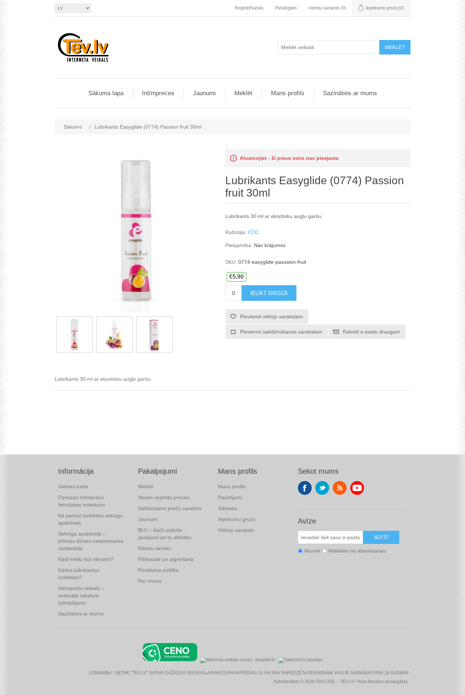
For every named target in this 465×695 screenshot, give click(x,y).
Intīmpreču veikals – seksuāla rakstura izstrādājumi (81, 595)
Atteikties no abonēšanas (357, 551)
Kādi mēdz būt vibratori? (86, 559)
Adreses (227, 508)
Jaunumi (204, 93)
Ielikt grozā (269, 293)
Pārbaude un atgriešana (166, 559)
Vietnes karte (73, 486)
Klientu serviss (154, 548)
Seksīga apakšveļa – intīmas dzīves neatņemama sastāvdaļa (90, 541)
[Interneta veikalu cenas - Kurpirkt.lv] (237, 659)
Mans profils (287, 93)
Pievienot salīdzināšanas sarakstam (281, 332)
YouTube (357, 488)
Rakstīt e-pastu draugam (371, 332)
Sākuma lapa (106, 93)
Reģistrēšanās (249, 8)
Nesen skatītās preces (163, 497)
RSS (340, 488)
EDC (253, 232)
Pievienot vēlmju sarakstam (271, 316)
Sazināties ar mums (350, 93)
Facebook (305, 488)
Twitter (322, 488)
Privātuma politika (158, 570)
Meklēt (395, 47)
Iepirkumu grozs (236, 519)
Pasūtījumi (230, 497)
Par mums (150, 581)
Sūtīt (381, 537)
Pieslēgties (286, 8)
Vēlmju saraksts (236, 530)
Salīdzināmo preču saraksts (170, 508)
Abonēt (312, 551)
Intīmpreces (158, 93)
